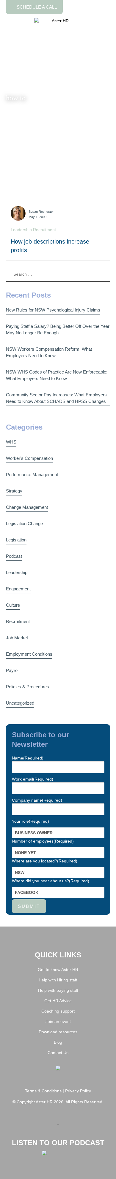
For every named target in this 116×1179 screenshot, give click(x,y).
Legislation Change (24, 523)
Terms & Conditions (43, 1091)
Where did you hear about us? (50, 880)
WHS (11, 441)
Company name (37, 800)
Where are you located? (44, 861)
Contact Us (58, 1052)
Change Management (27, 507)
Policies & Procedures (27, 686)
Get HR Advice (58, 1000)
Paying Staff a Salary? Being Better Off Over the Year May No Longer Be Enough (57, 329)
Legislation (16, 539)
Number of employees (43, 841)
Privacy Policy (78, 1091)
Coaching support (58, 1011)
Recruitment (18, 621)
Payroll (12, 670)
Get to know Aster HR (58, 969)
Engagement (18, 588)
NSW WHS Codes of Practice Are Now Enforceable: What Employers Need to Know (56, 375)
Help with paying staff (58, 990)
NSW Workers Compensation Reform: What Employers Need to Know (49, 352)
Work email (32, 779)
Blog (58, 1042)
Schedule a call (36, 6)
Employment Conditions (29, 654)
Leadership (16, 572)
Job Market (17, 637)
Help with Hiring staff (58, 980)
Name (27, 758)
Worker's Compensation (29, 458)
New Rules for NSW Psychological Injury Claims (53, 309)
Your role (30, 821)
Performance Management (32, 474)
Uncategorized (20, 703)
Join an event (58, 1021)
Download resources (58, 1031)
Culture (13, 605)
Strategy (14, 490)
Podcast (14, 556)
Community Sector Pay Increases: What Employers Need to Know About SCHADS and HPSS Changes (56, 398)
